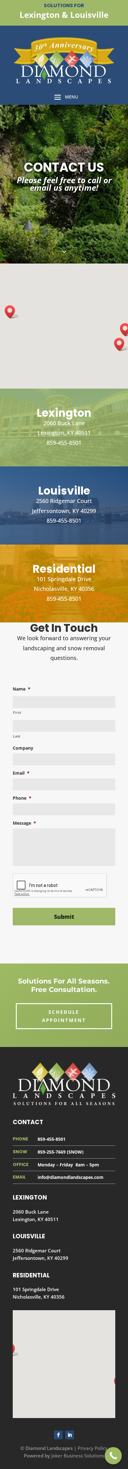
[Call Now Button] (113, 1455)
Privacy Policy (92, 1448)
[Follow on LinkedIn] (69, 1435)
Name (21, 689)
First (17, 712)
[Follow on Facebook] (58, 1435)
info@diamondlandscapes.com (70, 1177)
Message (24, 823)
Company (23, 748)
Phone (22, 798)
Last (17, 736)
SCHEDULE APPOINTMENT (64, 1016)
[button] (11, 312)
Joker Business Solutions (77, 1455)
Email (21, 773)
